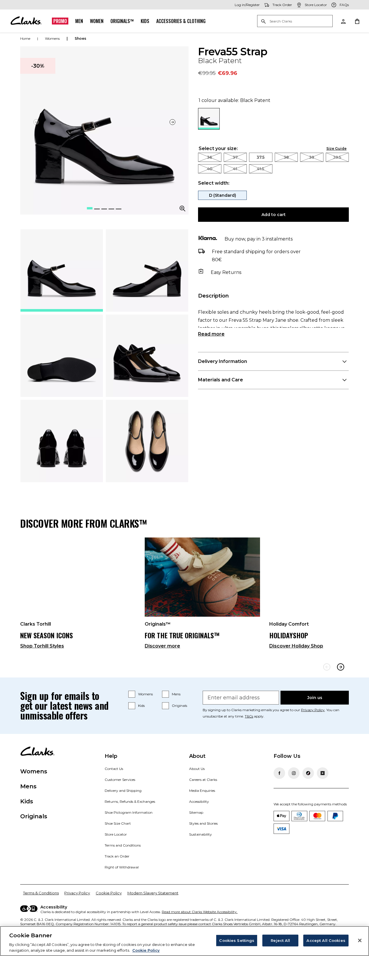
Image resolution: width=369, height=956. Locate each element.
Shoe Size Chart (118, 823)
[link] (77, 595)
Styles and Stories (203, 823)
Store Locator (116, 834)
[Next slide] (173, 122)
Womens (145, 694)
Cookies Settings (236, 940)
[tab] (61, 270)
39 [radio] (311, 157)
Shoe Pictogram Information (129, 812)
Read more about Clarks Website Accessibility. (200, 912)
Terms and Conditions (123, 845)
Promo (60, 21)
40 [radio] (209, 168)
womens (52, 38)
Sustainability (200, 834)
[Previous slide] (326, 667)
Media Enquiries (202, 790)
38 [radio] (286, 157)
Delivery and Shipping (123, 790)
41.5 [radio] (260, 168)
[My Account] (343, 21)
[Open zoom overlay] (182, 208)
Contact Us (114, 768)
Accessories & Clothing (181, 21)
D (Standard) (222, 195)
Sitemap (196, 812)
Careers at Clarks (203, 779)
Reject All (280, 940)
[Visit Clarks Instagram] (294, 773)
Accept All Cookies (325, 940)
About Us (197, 768)
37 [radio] (235, 157)
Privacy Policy (313, 710)
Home (25, 38)
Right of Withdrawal (122, 867)
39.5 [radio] (337, 157)
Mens (176, 694)
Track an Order (117, 856)
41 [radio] (235, 168)
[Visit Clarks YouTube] (322, 773)
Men (79, 21)
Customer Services (120, 779)
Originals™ (122, 21)
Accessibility (199, 801)
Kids (145, 21)
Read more (211, 334)
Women (96, 21)
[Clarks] (26, 21)
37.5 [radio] (261, 157)
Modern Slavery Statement (152, 893)
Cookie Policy (109, 893)
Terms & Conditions (41, 893)
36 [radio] (209, 157)
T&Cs (249, 716)
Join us (314, 697)
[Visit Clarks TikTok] (308, 773)
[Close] (359, 940)
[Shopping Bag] (356, 21)
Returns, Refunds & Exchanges (130, 801)
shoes (80, 38)
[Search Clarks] (294, 21)
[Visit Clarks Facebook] (279, 773)
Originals (179, 705)
